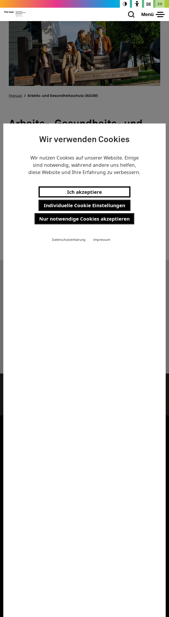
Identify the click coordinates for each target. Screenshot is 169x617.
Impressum (101, 240)
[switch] (125, 4)
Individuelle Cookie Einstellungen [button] (84, 205)
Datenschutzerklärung (68, 240)
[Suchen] (130, 14)
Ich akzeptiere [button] (84, 192)
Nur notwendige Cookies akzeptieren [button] (84, 218)
